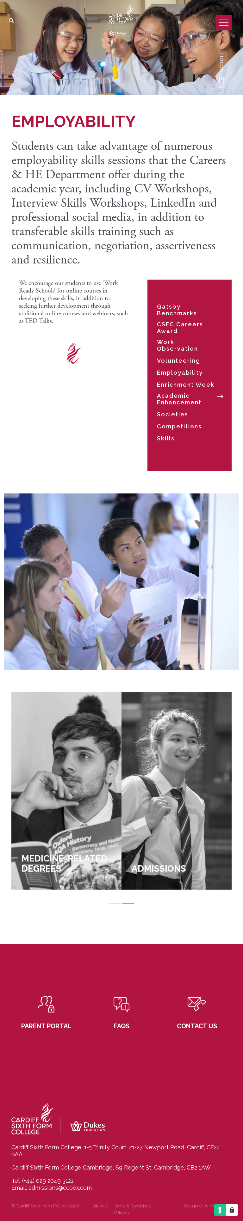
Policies (121, 1212)
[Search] (11, 21)
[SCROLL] (221, 82)
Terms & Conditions (132, 1205)
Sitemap (100, 1205)
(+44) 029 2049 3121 (47, 1180)
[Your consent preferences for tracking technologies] (232, 1210)
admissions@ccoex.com (60, 1187)
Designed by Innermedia (208, 1205)
